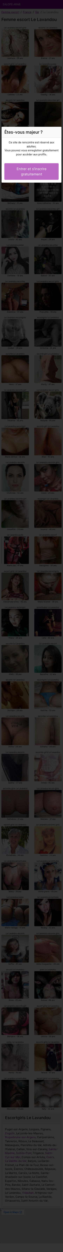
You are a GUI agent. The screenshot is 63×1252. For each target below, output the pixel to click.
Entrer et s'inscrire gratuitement (32, 171)
